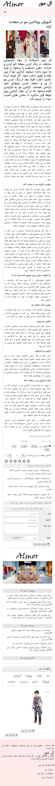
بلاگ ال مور (26, 730)
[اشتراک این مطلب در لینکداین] (11, 461)
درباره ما (49, 769)
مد (47, 676)
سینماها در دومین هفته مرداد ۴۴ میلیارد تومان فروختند (31, 631)
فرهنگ (45, 682)
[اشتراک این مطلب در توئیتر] (19, 461)
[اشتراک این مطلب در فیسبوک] (24, 461)
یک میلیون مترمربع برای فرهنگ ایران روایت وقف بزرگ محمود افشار (28, 496)
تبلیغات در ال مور (45, 773)
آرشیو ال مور (47, 777)
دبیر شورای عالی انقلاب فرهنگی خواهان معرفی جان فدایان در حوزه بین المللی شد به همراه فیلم (29, 616)
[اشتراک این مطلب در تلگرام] (28, 461)
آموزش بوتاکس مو (27, 426)
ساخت (11, 682)
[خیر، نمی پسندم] (9, 455)
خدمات (23, 682)
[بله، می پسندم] (23, 455)
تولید (47, 449)
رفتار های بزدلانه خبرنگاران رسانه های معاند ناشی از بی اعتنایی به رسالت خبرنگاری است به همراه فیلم (29, 597)
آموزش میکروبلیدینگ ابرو (20, 423)
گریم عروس (38, 423)
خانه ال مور (10, 735)
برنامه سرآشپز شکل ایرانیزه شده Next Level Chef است (29, 488)
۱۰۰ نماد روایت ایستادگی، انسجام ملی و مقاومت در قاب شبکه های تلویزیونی (29, 610)
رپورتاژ (34, 446)
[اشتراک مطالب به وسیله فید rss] (6, 461)
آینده (34, 682)
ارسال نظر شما (40, 543)
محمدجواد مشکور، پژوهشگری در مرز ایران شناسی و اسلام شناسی (28, 480)
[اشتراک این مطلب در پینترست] (15, 461)
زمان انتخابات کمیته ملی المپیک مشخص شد (31, 643)
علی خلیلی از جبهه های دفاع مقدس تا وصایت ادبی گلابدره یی (29, 638)
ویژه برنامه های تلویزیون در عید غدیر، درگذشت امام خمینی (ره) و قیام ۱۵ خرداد (28, 603)
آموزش (24, 446)
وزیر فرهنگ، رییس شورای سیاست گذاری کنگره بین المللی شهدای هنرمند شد (29, 472)
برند (14, 446)
